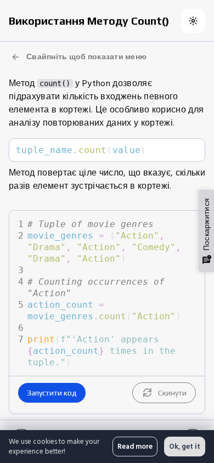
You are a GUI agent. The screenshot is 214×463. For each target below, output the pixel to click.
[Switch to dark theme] (193, 21)
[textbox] (107, 150)
